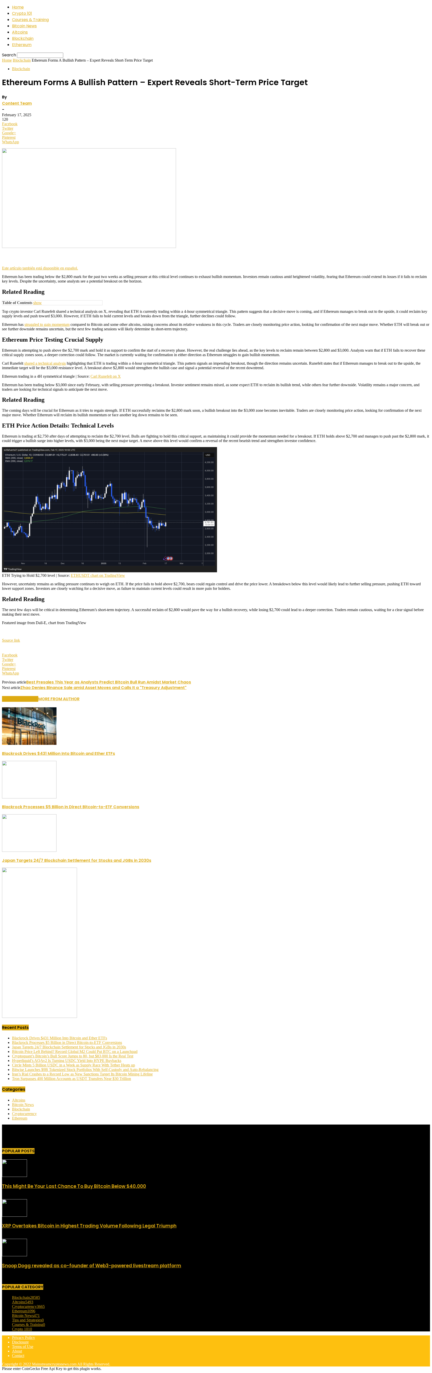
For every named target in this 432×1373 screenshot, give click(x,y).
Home (18, 7)
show (37, 303)
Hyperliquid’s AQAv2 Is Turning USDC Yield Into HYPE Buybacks (66, 1060)
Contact (18, 1355)
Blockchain (23, 38)
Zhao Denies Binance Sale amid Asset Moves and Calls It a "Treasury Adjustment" (103, 688)
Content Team (17, 103)
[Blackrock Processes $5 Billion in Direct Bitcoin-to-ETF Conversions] (29, 797)
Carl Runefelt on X (105, 376)
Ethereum (22, 45)
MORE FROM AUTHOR (59, 699)
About (17, 1351)
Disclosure (20, 1342)
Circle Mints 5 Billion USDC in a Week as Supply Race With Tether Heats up (73, 1065)
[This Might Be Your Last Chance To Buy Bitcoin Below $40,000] (14, 1175)
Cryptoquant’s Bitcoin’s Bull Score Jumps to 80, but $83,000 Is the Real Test (72, 1056)
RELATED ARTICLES (20, 699)
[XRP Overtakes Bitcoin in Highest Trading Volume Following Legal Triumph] (14, 1215)
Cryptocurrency (24, 1114)
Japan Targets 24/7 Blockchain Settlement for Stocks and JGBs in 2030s (76, 860)
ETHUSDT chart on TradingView (98, 575)
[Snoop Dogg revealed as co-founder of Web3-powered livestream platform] (14, 1255)
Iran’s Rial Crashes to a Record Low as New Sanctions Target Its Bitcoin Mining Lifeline (82, 1074)
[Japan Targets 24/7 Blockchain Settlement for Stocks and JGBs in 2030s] (29, 850)
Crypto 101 (22, 13)
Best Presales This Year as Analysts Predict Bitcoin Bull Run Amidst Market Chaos (108, 682)
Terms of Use (22, 1346)
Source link (11, 640)
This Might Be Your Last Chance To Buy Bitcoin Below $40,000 (74, 1186)
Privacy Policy (23, 1337)
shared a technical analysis (45, 363)
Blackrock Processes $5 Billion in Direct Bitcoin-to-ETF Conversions (70, 807)
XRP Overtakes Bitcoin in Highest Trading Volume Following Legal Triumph (89, 1225)
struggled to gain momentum (47, 324)
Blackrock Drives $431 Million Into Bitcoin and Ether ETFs (58, 753)
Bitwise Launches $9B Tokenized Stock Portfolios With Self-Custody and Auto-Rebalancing (85, 1069)
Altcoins (20, 32)
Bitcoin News (24, 26)
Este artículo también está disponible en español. (40, 268)
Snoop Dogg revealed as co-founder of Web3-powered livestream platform (91, 1265)
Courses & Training (30, 20)
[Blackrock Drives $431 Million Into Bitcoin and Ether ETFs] (29, 743)
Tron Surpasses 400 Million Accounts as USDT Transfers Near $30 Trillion (71, 1078)
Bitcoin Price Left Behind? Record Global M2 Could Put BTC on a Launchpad (75, 1051)
